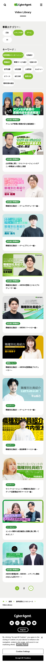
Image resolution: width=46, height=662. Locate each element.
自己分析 (18, 76)
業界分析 (28, 76)
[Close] (42, 637)
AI (7, 40)
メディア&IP (18, 33)
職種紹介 (7, 62)
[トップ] (3, 601)
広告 (7, 33)
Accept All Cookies (23, 658)
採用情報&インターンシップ (13, 55)
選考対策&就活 (8, 83)
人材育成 (28, 69)
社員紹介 (29, 55)
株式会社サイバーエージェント (23, 5)
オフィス (7, 76)
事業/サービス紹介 (20, 62)
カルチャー (39, 69)
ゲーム (29, 33)
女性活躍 (18, 69)
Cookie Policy (22, 645)
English (23, 630)
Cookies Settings (23, 651)
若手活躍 (7, 69)
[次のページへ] (31, 588)
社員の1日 (33, 62)
